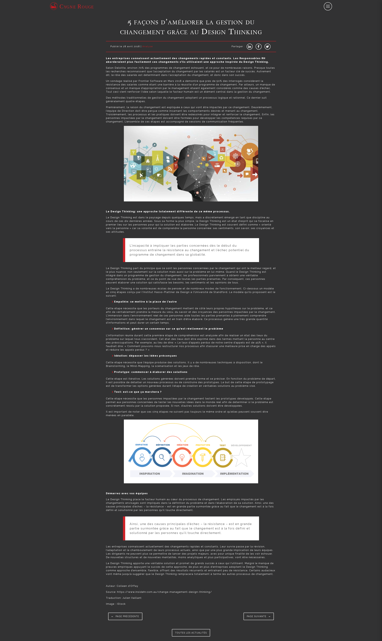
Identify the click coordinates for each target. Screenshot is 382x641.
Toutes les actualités (191, 633)
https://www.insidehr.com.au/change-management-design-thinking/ (164, 592)
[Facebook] (259, 47)
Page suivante (257, 616)
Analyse (147, 46)
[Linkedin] (250, 47)
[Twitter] (268, 47)
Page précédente (127, 616)
